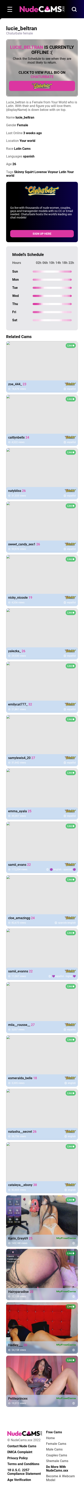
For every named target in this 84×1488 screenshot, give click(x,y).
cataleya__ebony (22, 1185)
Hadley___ (17, 1345)
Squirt (29, 172)
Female (22, 125)
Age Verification (19, 1480)
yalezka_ (16, 651)
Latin (62, 172)
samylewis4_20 (21, 758)
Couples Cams (56, 1455)
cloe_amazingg (21, 918)
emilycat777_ (20, 704)
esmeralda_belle (22, 1078)
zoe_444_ (17, 384)
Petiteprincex (18, 1398)
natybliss (17, 491)
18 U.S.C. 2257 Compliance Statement (24, 1472)
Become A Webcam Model (60, 1478)
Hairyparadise (20, 1292)
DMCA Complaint (19, 1452)
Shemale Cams (57, 1461)
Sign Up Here (42, 233)
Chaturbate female (19, 33)
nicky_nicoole (20, 597)
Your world (27, 141)
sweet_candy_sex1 (24, 544)
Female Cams (56, 1444)
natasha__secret (22, 1132)
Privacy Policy (17, 1458)
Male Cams (54, 1449)
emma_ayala (19, 811)
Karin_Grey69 (20, 1238)
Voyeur (53, 172)
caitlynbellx (18, 437)
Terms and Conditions (23, 1464)
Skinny (19, 172)
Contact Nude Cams (21, 1446)
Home (50, 1438)
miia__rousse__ (21, 1025)
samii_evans (19, 865)
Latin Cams (22, 149)
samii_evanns (20, 971)
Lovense (40, 172)
